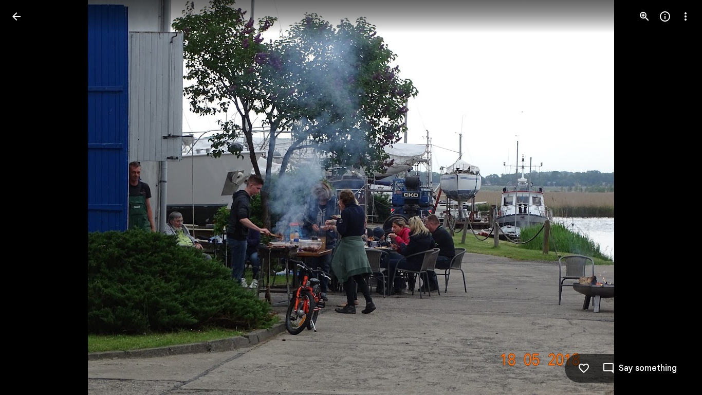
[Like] (584, 368)
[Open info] (665, 16)
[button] (28, 197)
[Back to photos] (16, 16)
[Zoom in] (644, 16)
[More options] (685, 16)
